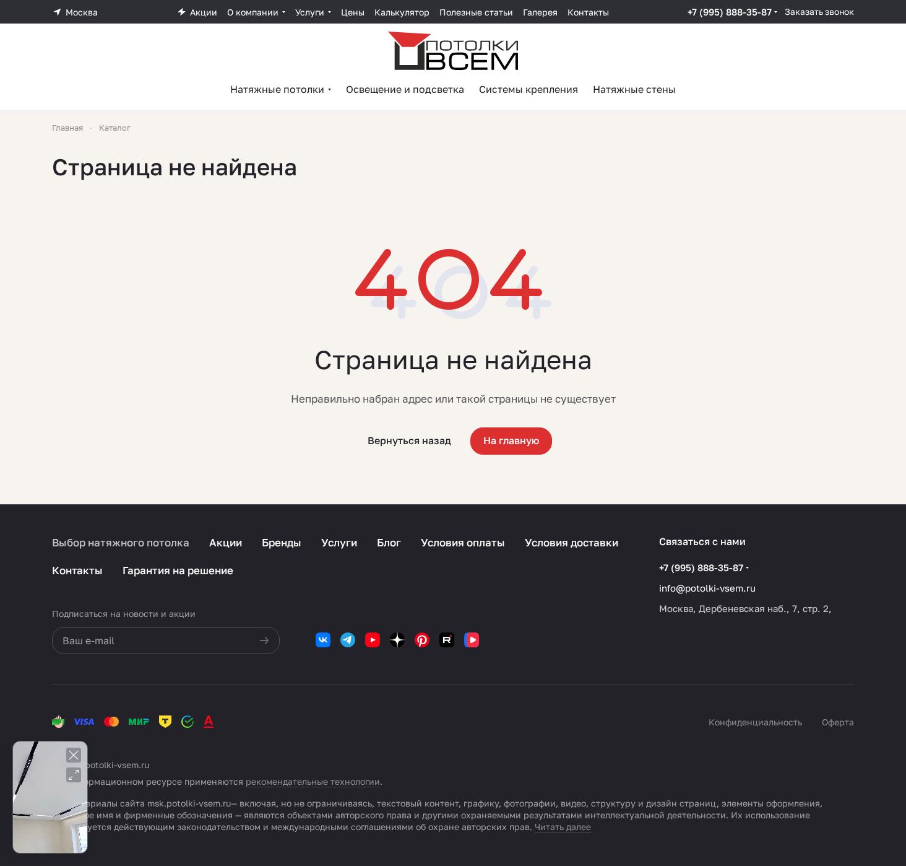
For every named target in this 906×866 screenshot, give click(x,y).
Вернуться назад (409, 440)
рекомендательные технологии (313, 781)
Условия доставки (571, 542)
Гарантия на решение (178, 570)
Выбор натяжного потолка (120, 542)
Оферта (838, 722)
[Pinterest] (422, 639)
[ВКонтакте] (323, 639)
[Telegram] (347, 639)
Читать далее (563, 826)
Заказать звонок (819, 11)
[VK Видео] (471, 639)
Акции (225, 542)
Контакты (77, 570)
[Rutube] (446, 639)
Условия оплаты (463, 542)
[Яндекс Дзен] (397, 639)
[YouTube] (372, 639)
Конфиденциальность (755, 722)
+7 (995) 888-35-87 (730, 11)
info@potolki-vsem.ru (707, 587)
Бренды (281, 542)
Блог (389, 542)
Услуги (339, 542)
